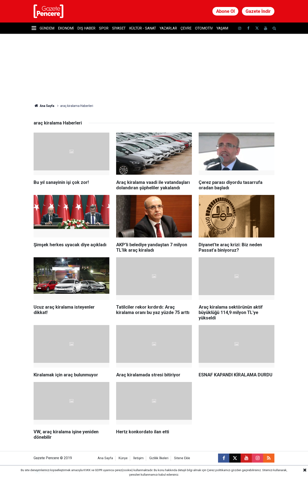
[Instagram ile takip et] (257, 458)
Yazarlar (168, 28)
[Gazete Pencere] (48, 11)
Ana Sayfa (46, 106)
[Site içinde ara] (274, 28)
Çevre (186, 28)
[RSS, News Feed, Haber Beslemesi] (268, 458)
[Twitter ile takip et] (257, 28)
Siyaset (119, 28)
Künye (123, 458)
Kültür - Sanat (142, 28)
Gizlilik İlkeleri (158, 458)
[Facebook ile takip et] (248, 28)
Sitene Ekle (182, 458)
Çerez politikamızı (218, 470)
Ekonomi (66, 28)
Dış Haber (86, 28)
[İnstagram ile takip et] (239, 28)
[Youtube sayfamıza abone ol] (265, 28)
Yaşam (222, 28)
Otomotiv (204, 28)
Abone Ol (225, 11)
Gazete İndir (258, 11)
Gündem (47, 28)
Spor (103, 28)
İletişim (138, 458)
